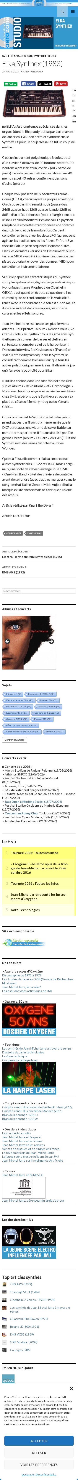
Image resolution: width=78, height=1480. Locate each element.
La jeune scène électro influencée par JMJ (30, 1156)
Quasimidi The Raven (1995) (29, 1319)
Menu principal (73, 11)
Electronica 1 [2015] (41, 694)
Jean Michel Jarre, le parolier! (21, 987)
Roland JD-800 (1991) (24, 1326)
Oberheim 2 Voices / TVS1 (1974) (32, 1300)
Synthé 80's (34, 533)
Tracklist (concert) (49, 706)
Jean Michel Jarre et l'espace (21, 1137)
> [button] (51, 641)
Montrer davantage (14, 739)
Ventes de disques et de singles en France (30, 1149)
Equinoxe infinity (16, 713)
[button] (71, 1389)
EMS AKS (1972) (14, 569)
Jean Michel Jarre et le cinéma (22, 1141)
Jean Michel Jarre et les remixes (23, 1145)
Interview (13, 694)
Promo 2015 (42, 719)
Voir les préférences (39, 1465)
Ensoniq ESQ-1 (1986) (25, 1292)
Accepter (39, 1441)
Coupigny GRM (20, 1350)
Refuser (39, 1453)
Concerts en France (46, 713)
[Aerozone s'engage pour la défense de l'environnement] (24, 942)
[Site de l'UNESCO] (24, 1187)
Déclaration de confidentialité (39, 1474)
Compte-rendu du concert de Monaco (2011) (32, 1111)
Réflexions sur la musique (21, 725)
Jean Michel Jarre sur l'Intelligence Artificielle (32, 1160)
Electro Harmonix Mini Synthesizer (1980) (32, 554)
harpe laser (13, 533)
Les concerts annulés (16, 1133)
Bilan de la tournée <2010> (20, 1118)
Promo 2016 (48, 700)
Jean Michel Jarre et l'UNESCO (23, 1175)
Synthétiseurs (45, 56)
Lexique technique (14, 1056)
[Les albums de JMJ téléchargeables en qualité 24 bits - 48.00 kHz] (8, 1380)
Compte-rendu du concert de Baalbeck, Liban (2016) (37, 1107)
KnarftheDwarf (32, 71)
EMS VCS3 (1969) (22, 1334)
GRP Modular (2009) (23, 1342)
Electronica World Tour (19, 700)
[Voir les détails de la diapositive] (29, 643)
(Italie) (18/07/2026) (33, 801)
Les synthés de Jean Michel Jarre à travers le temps (37, 1048)
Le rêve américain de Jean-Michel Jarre (28, 1152)
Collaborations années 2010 (22, 731)
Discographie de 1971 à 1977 (21, 975)
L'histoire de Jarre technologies (23, 1052)
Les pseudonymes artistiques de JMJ (27, 991)
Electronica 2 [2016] (18, 706)
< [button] (7, 641)
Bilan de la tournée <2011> (20, 1115)
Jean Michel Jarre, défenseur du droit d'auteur (33, 1200)
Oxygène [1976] (16, 719)
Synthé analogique (17, 56)
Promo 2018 (54, 731)
